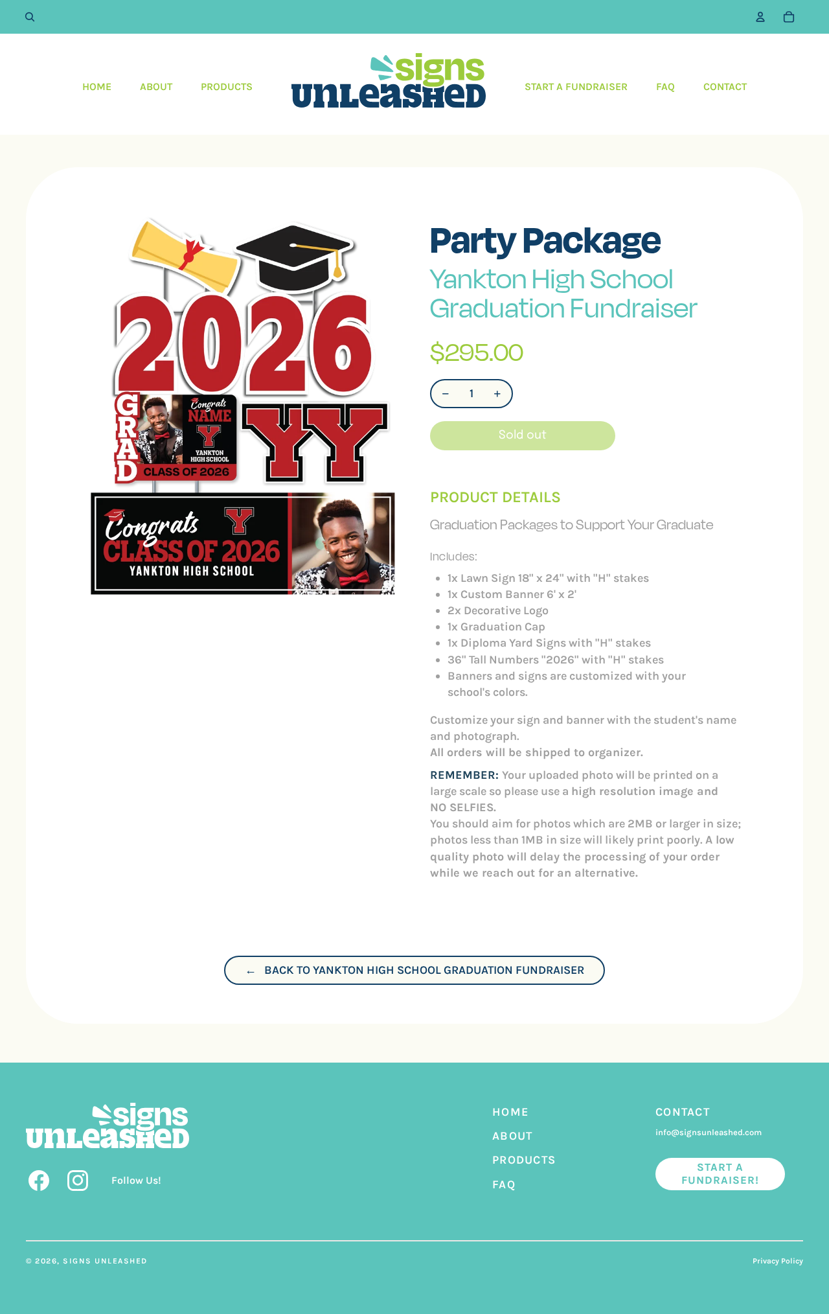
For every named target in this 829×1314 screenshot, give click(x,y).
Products (524, 1160)
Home (510, 1112)
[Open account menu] (760, 17)
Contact (682, 1112)
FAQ (504, 1184)
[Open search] (30, 17)
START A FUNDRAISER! (720, 1173)
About (512, 1136)
